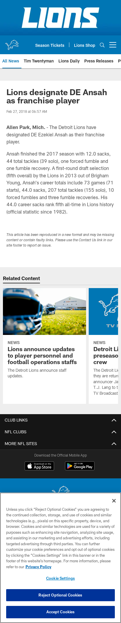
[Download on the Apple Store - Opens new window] (39, 467)
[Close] (113, 500)
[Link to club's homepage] (12, 42)
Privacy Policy (38, 566)
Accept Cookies (60, 611)
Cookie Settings (60, 578)
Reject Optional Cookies (60, 595)
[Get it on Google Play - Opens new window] (79, 469)
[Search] (102, 45)
